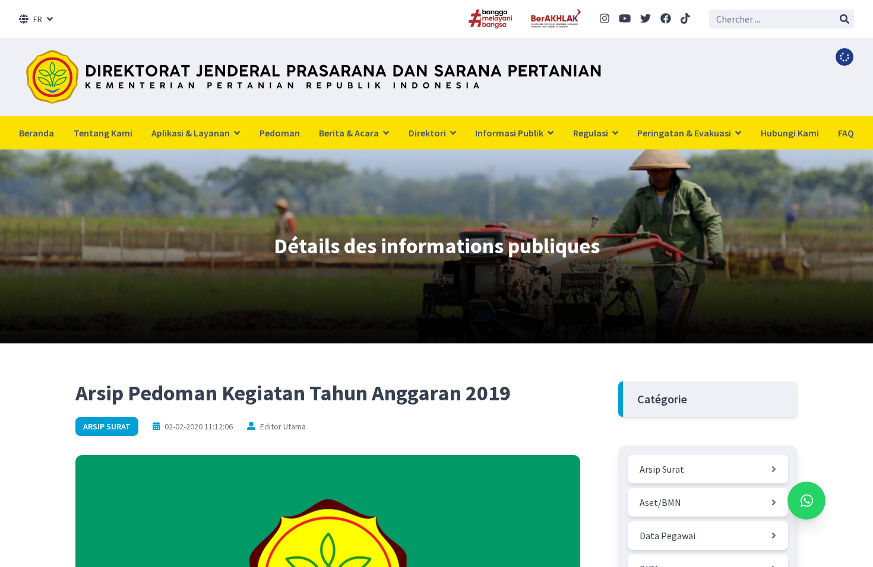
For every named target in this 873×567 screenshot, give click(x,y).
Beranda (36, 133)
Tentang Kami (103, 133)
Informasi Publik (510, 133)
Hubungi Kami (790, 133)
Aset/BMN (660, 502)
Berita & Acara (350, 133)
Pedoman (280, 133)
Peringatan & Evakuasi (685, 133)
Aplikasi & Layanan (191, 133)
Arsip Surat (107, 426)
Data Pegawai (667, 535)
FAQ (846, 133)
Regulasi (591, 133)
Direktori (428, 133)
